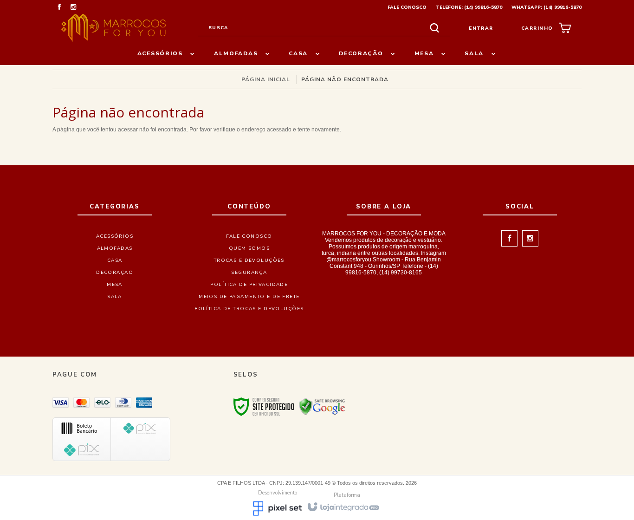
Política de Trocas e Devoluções (249, 309)
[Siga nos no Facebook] (59, 8)
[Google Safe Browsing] (322, 406)
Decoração (114, 272)
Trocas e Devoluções (249, 260)
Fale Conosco (407, 7)
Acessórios (114, 236)
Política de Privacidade (249, 284)
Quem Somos (249, 248)
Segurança (249, 272)
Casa (115, 260)
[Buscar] (434, 28)
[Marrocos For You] (113, 28)
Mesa (115, 284)
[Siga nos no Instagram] (73, 8)
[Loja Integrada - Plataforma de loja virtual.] (342, 506)
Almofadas (115, 248)
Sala (114, 296)
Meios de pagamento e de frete (249, 296)
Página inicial (265, 79)
